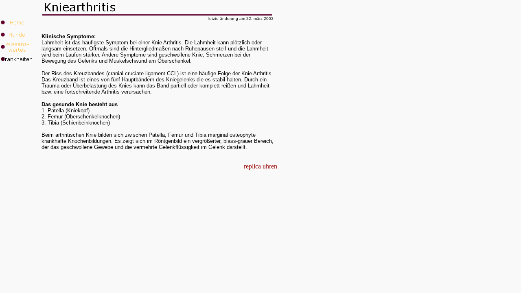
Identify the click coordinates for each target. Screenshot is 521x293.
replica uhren (260, 166)
